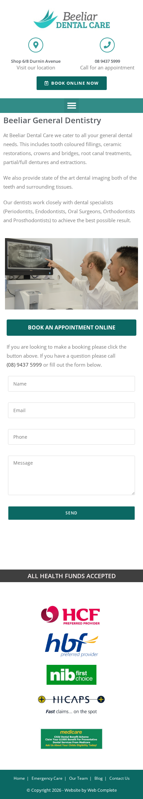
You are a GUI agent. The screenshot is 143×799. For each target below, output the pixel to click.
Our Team (78, 778)
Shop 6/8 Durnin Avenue (36, 61)
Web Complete (102, 790)
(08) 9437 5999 (24, 364)
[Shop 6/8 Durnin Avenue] (35, 45)
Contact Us (119, 778)
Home (19, 778)
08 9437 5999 (107, 61)
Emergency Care (47, 778)
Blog (98, 778)
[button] (71, 105)
